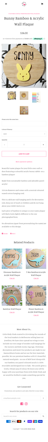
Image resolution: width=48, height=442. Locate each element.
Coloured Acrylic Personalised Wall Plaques (24, 13)
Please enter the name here (10, 119)
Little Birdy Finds (29, 429)
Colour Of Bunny (7, 129)
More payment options (24, 162)
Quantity (4, 140)
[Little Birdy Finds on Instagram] (26, 404)
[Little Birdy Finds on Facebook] (21, 404)
